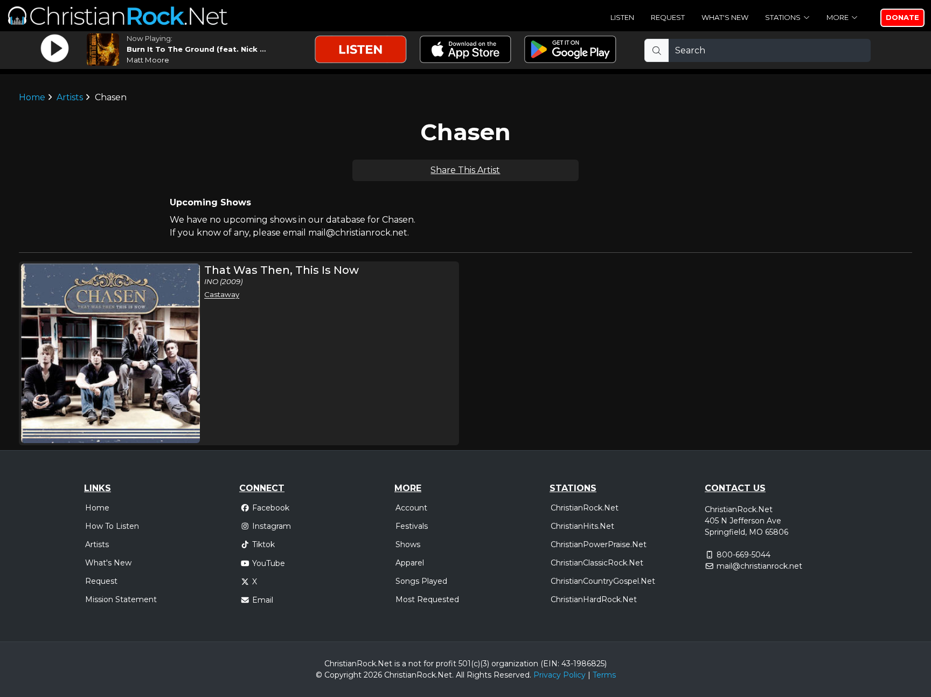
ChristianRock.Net (585, 508)
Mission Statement (121, 599)
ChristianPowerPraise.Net (599, 544)
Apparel (409, 563)
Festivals (411, 526)
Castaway (221, 294)
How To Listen (112, 526)
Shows (407, 544)
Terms (604, 675)
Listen (622, 17)
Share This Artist (465, 170)
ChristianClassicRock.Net (597, 563)
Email (262, 600)
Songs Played (421, 581)
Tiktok (263, 544)
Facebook (270, 508)
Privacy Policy (559, 675)
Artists (70, 97)
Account (411, 508)
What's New (724, 17)
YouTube (268, 563)
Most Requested (427, 599)
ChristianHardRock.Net (594, 599)
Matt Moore (148, 60)
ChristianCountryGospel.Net (603, 581)
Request (668, 17)
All (460, 675)
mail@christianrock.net (759, 566)
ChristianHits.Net (582, 526)
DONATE (902, 17)
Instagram (271, 526)
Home (32, 97)
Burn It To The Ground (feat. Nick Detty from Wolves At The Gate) (257, 49)
